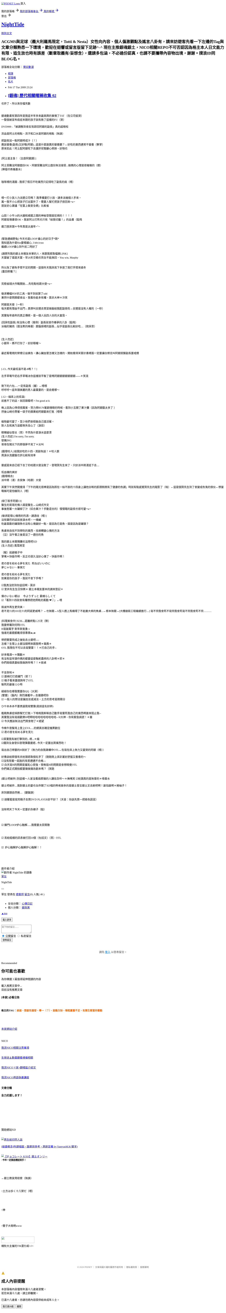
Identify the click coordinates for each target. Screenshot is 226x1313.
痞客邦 (20, 894)
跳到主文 (6, 33)
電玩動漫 (28, 67)
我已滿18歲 (8, 1306)
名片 (10, 81)
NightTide (12, 24)
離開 (19, 1306)
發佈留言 (7, 940)
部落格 (12, 77)
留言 (27, 894)
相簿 (10, 73)
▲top (4, 913)
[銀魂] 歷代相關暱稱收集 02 (32, 95)
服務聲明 (144, 1267)
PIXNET (88, 1267)
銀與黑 (26, 907)
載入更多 (7, 920)
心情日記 (27, 903)
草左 (4, 876)
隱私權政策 (131, 1267)
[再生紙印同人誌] (12, 1139)
